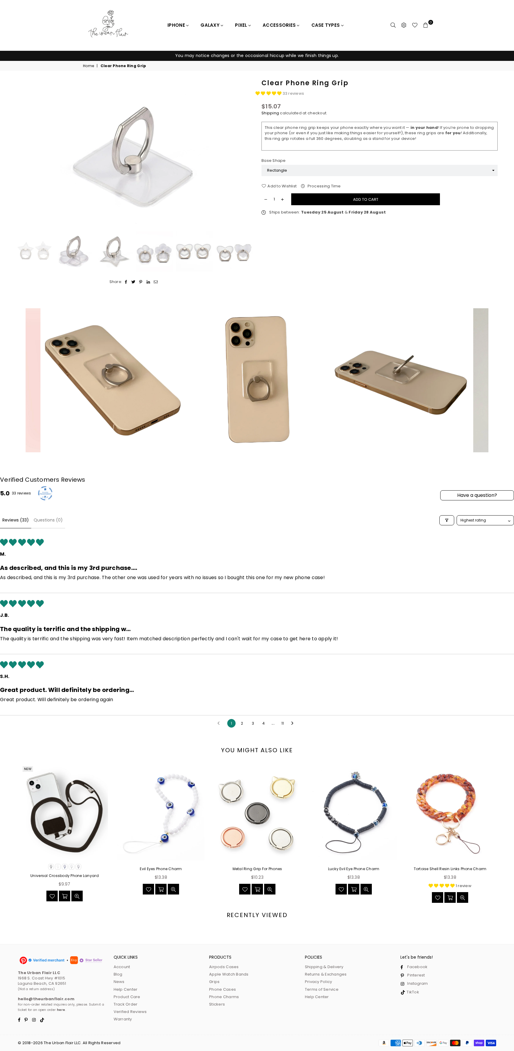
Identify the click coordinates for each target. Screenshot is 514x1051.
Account (122, 967)
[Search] (393, 25)
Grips (214, 981)
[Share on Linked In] (148, 282)
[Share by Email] (155, 282)
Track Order (126, 1004)
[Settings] (404, 25)
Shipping (270, 113)
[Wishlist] (414, 25)
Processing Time (323, 186)
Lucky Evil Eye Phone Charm (354, 869)
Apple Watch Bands (228, 974)
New (28, 768)
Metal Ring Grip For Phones (257, 869)
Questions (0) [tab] (48, 520)
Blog (118, 974)
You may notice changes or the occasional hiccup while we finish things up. (257, 56)
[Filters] (446, 520)
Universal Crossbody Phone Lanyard (64, 875)
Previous (21, 154)
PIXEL (241, 25)
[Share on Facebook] (126, 282)
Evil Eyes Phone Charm (161, 869)
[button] (269, 93)
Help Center (126, 989)
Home (88, 66)
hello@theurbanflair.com (46, 999)
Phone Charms (224, 997)
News (119, 981)
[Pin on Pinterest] (141, 282)
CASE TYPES (326, 25)
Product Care (127, 997)
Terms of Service (322, 989)
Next (247, 154)
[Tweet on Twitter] (133, 282)
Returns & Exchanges (326, 974)
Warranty (123, 1019)
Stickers (217, 1004)
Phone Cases (222, 989)
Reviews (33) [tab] (15, 520)
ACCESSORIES (280, 25)
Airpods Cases (224, 967)
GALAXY (210, 25)
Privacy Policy (318, 981)
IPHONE (176, 25)
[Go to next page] (294, 723)
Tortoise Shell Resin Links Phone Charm (450, 869)
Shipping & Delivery (324, 967)
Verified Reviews (130, 1011)
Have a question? (477, 495)
